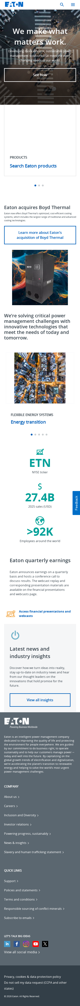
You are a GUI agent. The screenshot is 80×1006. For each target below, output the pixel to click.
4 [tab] (43, 435)
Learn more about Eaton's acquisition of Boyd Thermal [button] (40, 235)
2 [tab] (39, 185)
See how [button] (40, 74)
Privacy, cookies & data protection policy (32, 977)
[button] (76, 503)
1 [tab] (35, 185)
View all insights (40, 700)
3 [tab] (43, 185)
